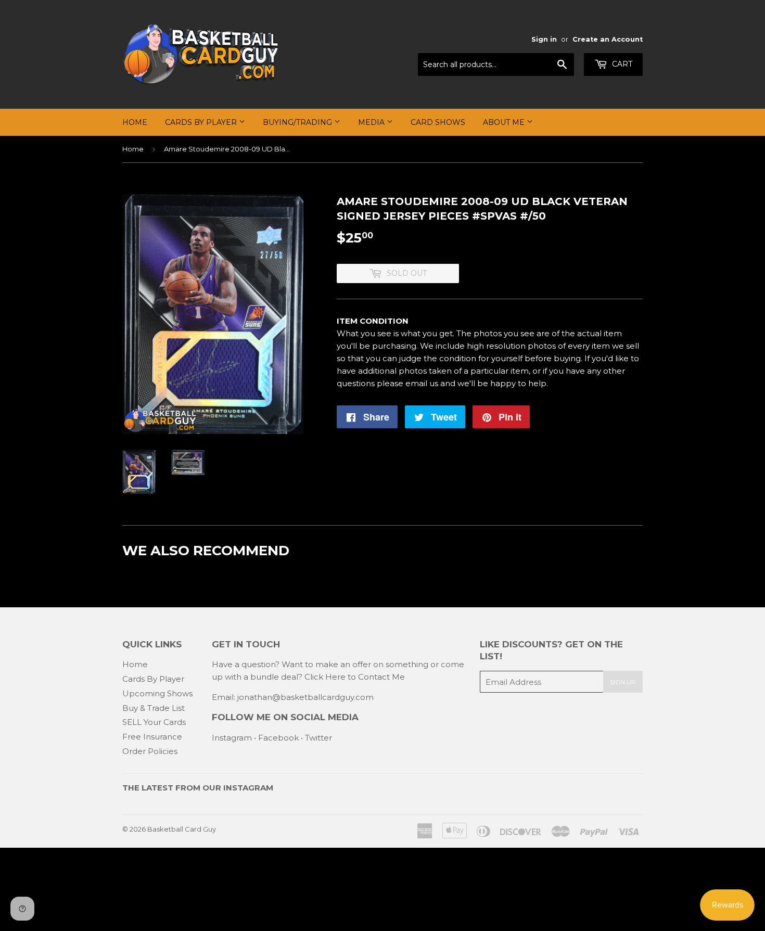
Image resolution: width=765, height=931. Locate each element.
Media (372, 122)
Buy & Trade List (153, 708)
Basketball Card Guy (181, 829)
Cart (621, 64)
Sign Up (623, 682)
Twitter (318, 738)
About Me (505, 122)
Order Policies (149, 751)
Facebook (278, 738)
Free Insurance (152, 737)
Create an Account (607, 39)
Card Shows (438, 122)
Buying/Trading (298, 122)
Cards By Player (202, 122)
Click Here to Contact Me (354, 677)
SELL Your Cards (154, 722)
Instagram (232, 738)
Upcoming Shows (157, 693)
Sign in (544, 39)
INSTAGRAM (248, 788)
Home (134, 122)
